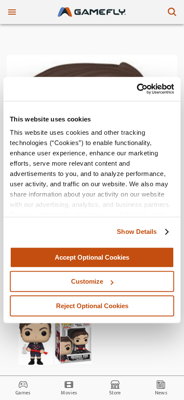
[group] (36, 339)
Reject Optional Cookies (92, 305)
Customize (87, 281)
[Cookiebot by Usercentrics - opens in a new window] (136, 88)
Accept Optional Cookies (92, 257)
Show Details (137, 231)
